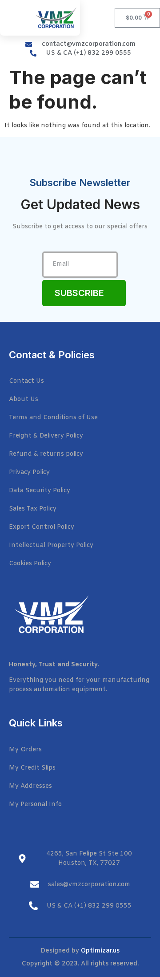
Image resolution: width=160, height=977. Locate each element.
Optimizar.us (100, 951)
